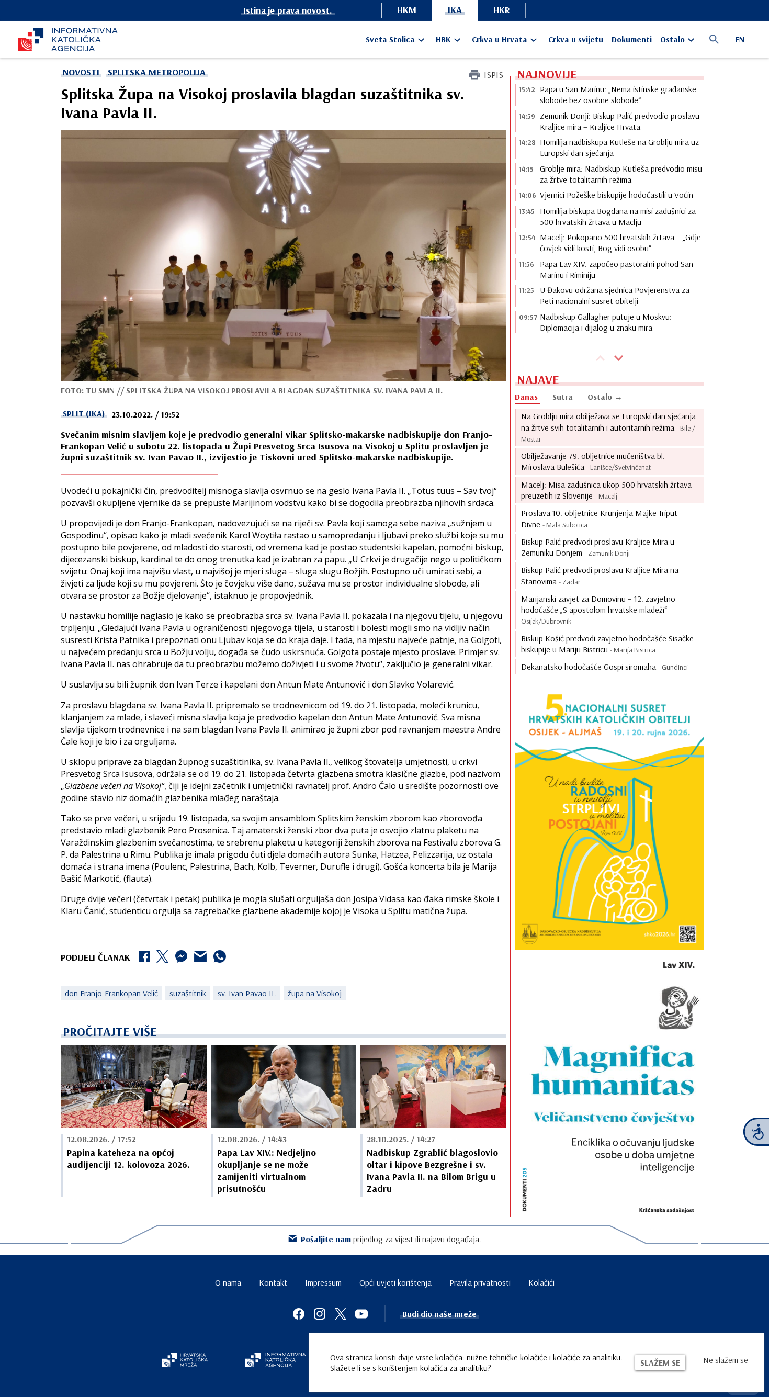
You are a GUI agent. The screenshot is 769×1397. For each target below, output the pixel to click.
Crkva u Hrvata (499, 39)
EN (739, 39)
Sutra (562, 396)
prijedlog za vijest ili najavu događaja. (391, 1239)
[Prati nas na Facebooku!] (298, 1314)
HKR (501, 10)
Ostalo (672, 39)
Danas (526, 396)
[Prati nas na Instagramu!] (319, 1314)
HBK (443, 39)
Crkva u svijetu (575, 39)
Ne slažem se (725, 1360)
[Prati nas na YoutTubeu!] (361, 1314)
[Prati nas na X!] (340, 1314)
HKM (406, 10)
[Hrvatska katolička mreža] (185, 1361)
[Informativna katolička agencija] (275, 1361)
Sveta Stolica (390, 39)
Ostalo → (605, 396)
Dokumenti (632, 39)
